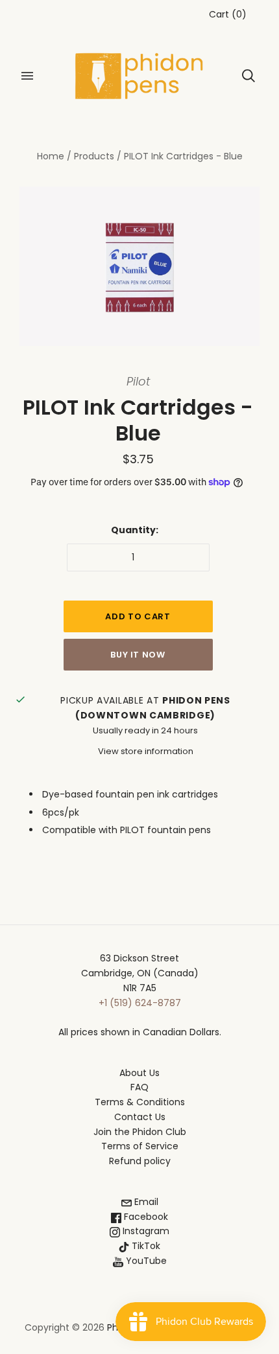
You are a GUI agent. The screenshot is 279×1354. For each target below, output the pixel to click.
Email (145, 1201)
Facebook (144, 1216)
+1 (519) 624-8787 (140, 1002)
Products (94, 156)
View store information (145, 751)
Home (50, 156)
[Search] (248, 76)
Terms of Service (139, 1146)
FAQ (139, 1087)
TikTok (144, 1245)
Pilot (138, 381)
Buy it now (137, 654)
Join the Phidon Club (139, 1131)
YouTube (145, 1260)
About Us (139, 1072)
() (228, 14)
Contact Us (139, 1116)
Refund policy (140, 1160)
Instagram (144, 1230)
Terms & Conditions (140, 1102)
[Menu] (27, 76)
